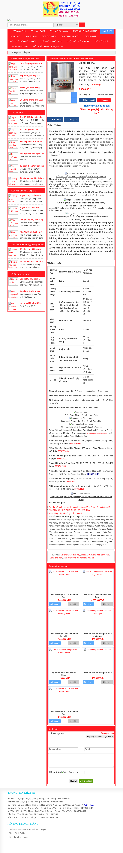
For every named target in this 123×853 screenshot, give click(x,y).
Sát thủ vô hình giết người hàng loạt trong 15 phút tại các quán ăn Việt (80, 507)
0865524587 (71, 481)
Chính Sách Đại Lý (17, 833)
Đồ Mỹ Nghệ (101, 41)
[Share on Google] (110, 63)
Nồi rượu (31, 36)
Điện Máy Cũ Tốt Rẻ (79, 41)
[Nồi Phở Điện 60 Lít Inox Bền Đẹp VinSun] (98, 574)
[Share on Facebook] (104, 63)
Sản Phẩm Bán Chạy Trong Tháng (27, 244)
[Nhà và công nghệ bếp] (61, 16)
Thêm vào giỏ (88, 100)
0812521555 (60, 466)
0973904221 (62, 459)
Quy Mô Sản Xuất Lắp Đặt (23, 191)
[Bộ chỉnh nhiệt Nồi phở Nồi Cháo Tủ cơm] (64, 652)
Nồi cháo (15, 36)
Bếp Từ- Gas (49, 36)
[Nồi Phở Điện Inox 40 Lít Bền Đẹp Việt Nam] (64, 613)
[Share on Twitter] (107, 63)
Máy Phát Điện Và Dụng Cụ (48, 46)
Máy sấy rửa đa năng (85, 31)
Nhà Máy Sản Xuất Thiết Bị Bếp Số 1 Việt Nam (69, 510)
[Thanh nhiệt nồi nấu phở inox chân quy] (98, 613)
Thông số (72, 119)
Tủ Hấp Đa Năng (59, 31)
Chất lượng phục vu (20, 274)
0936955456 (63, 451)
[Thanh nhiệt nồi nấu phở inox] (98, 649)
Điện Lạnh (90, 36)
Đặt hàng (54, 604)
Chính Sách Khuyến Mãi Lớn (25, 58)
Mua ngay (105, 100)
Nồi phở (107, 31)
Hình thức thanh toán (18, 837)
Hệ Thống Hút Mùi (52, 41)
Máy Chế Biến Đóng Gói (23, 41)
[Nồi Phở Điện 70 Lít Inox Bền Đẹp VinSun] (64, 692)
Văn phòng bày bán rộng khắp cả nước (66, 513)
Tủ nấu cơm (38, 31)
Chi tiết (73, 604)
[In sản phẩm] (113, 63)
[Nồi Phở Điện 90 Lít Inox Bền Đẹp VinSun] (64, 574)
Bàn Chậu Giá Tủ (70, 36)
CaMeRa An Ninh (19, 46)
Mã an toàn (55, 772)
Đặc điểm (56, 119)
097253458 (79, 489)
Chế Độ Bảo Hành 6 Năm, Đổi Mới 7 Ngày (27, 829)
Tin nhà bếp (17, 112)
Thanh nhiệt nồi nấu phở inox (98, 673)
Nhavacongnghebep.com (97, 433)
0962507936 (75, 444)
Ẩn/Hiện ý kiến (107, 734)
